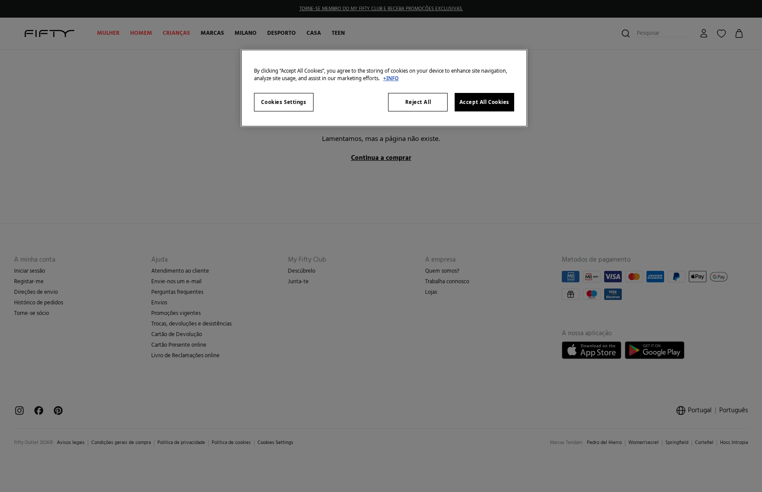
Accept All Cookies (484, 102)
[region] (384, 88)
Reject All (418, 102)
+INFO (391, 78)
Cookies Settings (283, 102)
